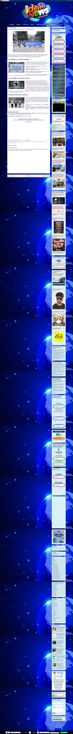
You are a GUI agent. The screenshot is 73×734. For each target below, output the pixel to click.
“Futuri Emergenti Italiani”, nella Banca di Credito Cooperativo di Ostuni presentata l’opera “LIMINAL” (60, 664)
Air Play (53, 562)
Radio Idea (53, 559)
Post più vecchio (46, 175)
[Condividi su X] (27, 140)
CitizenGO (14, 141)
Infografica (11, 24)
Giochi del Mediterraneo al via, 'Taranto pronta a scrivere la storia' (57, 354)
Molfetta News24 (54, 595)
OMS (31, 141)
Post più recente (11, 175)
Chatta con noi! (64, 732)
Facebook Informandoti (55, 573)
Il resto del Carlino (54, 613)
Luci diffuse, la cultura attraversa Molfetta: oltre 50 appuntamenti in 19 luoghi (58, 195)
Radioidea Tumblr (54, 563)
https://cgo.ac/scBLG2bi (27, 116)
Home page (28, 175)
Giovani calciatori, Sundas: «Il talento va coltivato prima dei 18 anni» (57, 135)
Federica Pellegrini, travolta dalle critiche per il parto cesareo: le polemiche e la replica (58, 372)
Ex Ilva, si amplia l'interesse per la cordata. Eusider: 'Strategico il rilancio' (58, 352)
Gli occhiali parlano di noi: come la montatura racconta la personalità (58, 311)
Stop (42, 141)
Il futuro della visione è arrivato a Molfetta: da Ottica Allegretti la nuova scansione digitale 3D (58, 275)
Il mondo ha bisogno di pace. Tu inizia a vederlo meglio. (57, 289)
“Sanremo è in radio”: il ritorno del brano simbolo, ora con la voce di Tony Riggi (57, 390)
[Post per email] (23, 140)
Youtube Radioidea (55, 566)
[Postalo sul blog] (26, 140)
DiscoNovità (25, 24)
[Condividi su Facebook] (28, 140)
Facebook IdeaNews (55, 569)
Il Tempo (53, 616)
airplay (12, 141)
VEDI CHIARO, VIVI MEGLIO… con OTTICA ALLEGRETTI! (58, 328)
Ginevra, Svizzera (14, 142)
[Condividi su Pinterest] (29, 140)
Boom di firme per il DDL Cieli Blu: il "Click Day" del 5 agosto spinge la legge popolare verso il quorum (61, 634)
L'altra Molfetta (54, 588)
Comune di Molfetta (55, 584)
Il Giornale (53, 609)
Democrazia (18, 141)
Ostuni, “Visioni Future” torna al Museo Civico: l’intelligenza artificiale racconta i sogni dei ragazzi (61, 657)
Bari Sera (53, 602)
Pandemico (36, 141)
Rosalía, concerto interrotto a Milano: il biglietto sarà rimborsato (57, 374)
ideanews (26, 141)
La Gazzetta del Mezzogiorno (56, 617)
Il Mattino (53, 610)
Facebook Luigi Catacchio (56, 577)
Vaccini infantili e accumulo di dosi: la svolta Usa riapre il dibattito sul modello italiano (58, 149)
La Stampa (53, 620)
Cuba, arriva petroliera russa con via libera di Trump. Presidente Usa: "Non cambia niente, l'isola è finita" (58, 367)
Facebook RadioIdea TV (55, 570)
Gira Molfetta (54, 585)
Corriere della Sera (55, 603)
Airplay (32, 24)
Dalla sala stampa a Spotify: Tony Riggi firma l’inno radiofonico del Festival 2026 (58, 236)
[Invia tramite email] (25, 140)
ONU (33, 141)
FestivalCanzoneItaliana (41, 24)
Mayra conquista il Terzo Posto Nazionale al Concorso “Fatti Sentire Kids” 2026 (58, 219)
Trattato (44, 141)
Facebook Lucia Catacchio (56, 579)
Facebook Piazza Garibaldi (56, 576)
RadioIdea (18, 24)
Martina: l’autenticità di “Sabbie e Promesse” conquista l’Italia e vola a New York (58, 381)
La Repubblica (54, 619)
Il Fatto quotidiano (54, 606)
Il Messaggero (54, 612)
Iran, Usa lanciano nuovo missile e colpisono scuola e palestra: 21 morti (58, 364)
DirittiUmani (22, 141)
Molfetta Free (54, 591)
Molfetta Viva (54, 594)
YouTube (60, 24)
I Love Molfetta (54, 587)
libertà (29, 141)
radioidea (39, 141)
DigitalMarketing (52, 24)
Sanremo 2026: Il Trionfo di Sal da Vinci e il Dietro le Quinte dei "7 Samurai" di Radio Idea (58, 385)
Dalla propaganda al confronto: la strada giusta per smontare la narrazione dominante (61, 628)
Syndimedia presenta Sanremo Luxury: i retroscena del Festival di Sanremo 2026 (58, 387)
